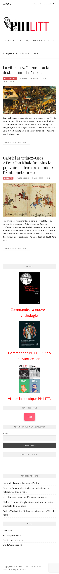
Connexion (7, 530)
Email (5, 433)
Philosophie (9, 78)
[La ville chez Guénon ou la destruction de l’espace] (29, 99)
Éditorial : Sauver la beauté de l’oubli (21, 483)
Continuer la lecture (16, 142)
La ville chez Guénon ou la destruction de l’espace (26, 70)
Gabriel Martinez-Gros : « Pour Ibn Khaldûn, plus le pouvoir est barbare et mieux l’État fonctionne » (28, 165)
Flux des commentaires (13, 540)
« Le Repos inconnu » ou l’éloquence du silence (26, 497)
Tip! (29, 416)
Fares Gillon (23, 178)
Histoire (8, 178)
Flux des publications (12, 535)
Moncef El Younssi (29, 78)
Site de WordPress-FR (12, 545)
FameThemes (23, 569)
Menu (8, 4)
